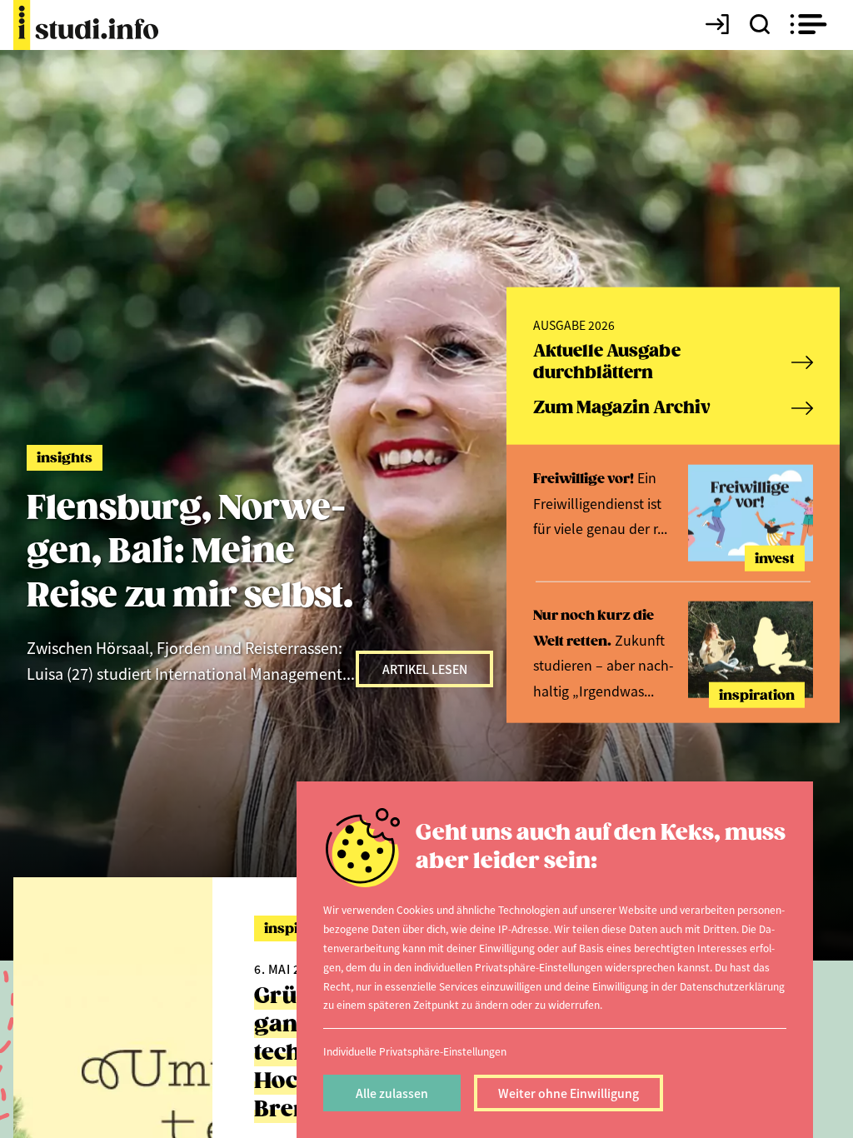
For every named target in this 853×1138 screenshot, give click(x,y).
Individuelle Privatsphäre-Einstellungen (414, 1051)
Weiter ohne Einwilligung (568, 1093)
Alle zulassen (392, 1093)
